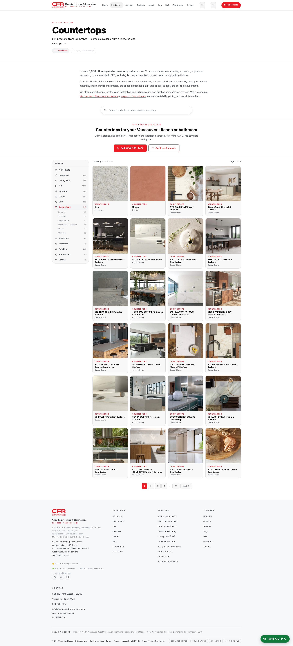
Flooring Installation (167, 526)
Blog (160, 5)
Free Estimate (231, 5)
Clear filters (62, 50)
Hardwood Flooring (167, 531)
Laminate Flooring (166, 541)
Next (185, 486)
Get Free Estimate (165, 148)
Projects (141, 5)
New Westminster (155, 632)
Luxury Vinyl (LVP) (166, 536)
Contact (190, 5)
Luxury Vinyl (118, 521)
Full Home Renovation (168, 561)
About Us (207, 516)
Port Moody (140, 632)
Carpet (115, 536)
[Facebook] (61, 576)
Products (115, 5)
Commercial (163, 556)
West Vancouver (105, 632)
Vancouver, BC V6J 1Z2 (63, 599)
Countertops (118, 546)
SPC (114, 541)
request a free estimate (133, 96)
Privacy (109, 641)
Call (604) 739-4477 (132, 148)
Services (129, 5)
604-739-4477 (59, 531)
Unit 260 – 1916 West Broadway (67, 594)
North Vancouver (89, 632)
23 (176, 486)
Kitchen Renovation (167, 516)
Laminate (116, 531)
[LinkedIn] (67, 576)
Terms (116, 641)
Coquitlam (129, 632)
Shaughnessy (190, 632)
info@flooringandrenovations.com (67, 534)
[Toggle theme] (213, 5)
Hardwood (117, 516)
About (151, 5)
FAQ (167, 5)
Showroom (178, 5)
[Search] (202, 5)
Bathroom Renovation (168, 521)
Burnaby (77, 632)
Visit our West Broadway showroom (99, 96)
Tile (114, 526)
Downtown (178, 632)
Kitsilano (168, 632)
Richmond (118, 632)
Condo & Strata (165, 551)
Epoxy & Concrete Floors (169, 546)
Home (105, 5)
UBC (200, 632)
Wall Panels (117, 551)
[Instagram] (54, 576)
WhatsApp (72, 531)
